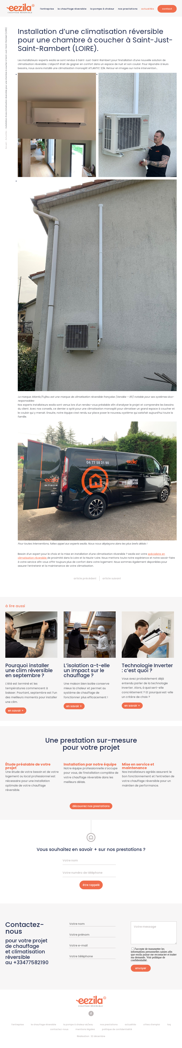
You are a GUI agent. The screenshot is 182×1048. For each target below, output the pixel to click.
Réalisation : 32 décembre (91, 1036)
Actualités (147, 8)
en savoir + (16, 710)
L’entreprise (47, 8)
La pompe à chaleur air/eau (78, 1024)
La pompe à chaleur (102, 8)
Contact (167, 8)
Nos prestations (128, 8)
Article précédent (85, 578)
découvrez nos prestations (91, 806)
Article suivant (111, 578)
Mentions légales (85, 1029)
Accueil (6, 145)
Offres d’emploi (151, 1024)
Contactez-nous (59, 1029)
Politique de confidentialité (117, 1029)
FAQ (169, 1024)
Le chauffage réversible (72, 8)
